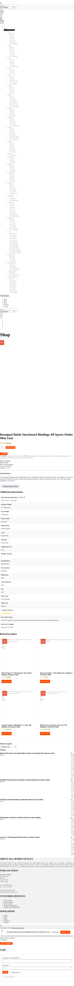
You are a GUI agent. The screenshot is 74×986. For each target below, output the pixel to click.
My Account (7, 900)
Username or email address (13, 958)
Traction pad (15, 105)
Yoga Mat (14, 237)
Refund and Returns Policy (12, 907)
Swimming (10, 183)
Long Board (15, 230)
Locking (14, 124)
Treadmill (14, 238)
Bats (13, 143)
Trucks (13, 221)
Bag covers (14, 103)
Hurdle (13, 273)
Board (13, 219)
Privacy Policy (8, 904)
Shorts (13, 256)
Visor (13, 131)
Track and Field (12, 271)
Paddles (14, 162)
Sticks (13, 111)
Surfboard (14, 101)
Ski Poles (14, 282)
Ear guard (14, 155)
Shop (5, 301)
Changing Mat (15, 106)
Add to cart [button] (6, 681)
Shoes (13, 38)
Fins (13, 186)
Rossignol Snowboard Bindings (23, 457)
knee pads (14, 82)
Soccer (9, 68)
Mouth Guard (15, 136)
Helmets (14, 115)
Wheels (13, 223)
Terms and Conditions (10, 905)
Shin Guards (15, 66)
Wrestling (10, 153)
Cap (13, 184)
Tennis (9, 45)
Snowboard (14, 292)
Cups (13, 91)
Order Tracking (8, 902)
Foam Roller (15, 244)
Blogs (5, 303)
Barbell (13, 233)
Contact (6, 306)
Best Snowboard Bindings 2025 (38, 456)
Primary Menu (5, 296)
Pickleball (10, 157)
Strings (13, 54)
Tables (13, 169)
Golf (9, 32)
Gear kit (14, 122)
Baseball (10, 141)
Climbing (10, 117)
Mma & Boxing (12, 263)
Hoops (13, 181)
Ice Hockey (11, 202)
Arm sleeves (15, 84)
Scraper (13, 98)
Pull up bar (14, 240)
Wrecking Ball (15, 268)
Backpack (14, 290)
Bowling (10, 85)
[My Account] (1, 18)
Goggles (14, 190)
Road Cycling (11, 254)
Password (8, 965)
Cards (13, 179)
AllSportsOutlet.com (17, 928)
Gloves (13, 40)
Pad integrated (15, 139)
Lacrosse (10, 108)
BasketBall (10, 172)
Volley (9, 75)
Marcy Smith (15, 245)
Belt (13, 118)
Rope (13, 120)
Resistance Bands (16, 252)
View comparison (6, 943)
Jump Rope (14, 242)
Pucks (13, 205)
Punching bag (15, 270)
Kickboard (14, 193)
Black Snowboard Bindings (57, 456)
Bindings (14, 289)
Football (10, 127)
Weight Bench (15, 247)
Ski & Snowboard (12, 277)
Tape (13, 89)
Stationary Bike (16, 249)
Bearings (14, 226)
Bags (13, 37)
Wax (13, 96)
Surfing (10, 94)
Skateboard (11, 217)
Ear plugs (14, 191)
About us (6, 304)
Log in (5, 972)
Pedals (13, 257)
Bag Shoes (14, 42)
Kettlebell (14, 235)
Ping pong (10, 164)
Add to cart (10, 447)
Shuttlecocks (15, 200)
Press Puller (15, 228)
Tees (13, 35)
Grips (13, 51)
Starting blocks (15, 275)
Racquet (14, 198)
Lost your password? (8, 977)
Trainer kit (14, 80)
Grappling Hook (16, 125)
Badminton (11, 195)
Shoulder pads (15, 138)
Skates (13, 211)
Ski (12, 278)
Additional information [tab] (10, 486)
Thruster (14, 99)
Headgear (14, 266)
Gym (9, 231)
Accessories (15, 44)
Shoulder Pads (15, 216)
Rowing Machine (16, 250)
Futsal (9, 58)
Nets (13, 165)
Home (5, 299)
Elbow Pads (15, 214)
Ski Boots (14, 283)
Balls (13, 33)
